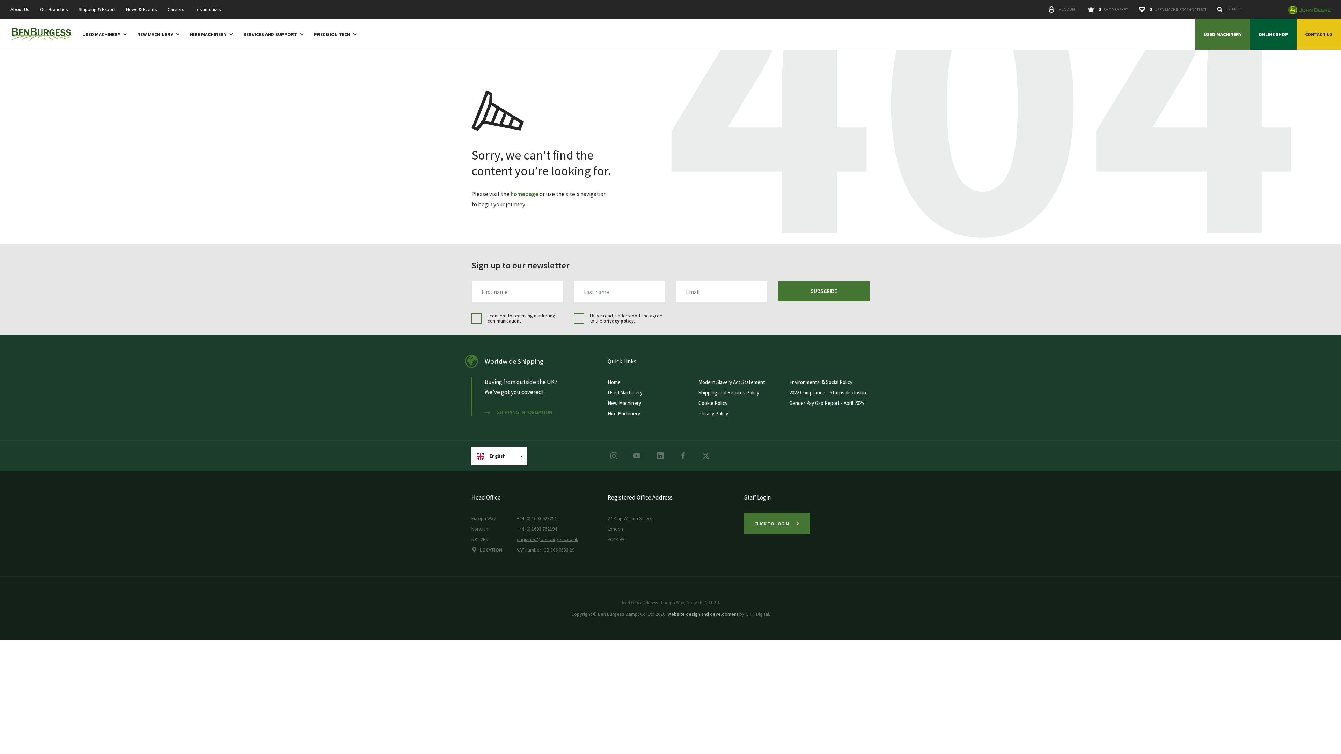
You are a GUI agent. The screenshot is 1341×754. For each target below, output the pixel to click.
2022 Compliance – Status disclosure (828, 392)
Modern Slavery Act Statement (731, 382)
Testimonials (208, 10)
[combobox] (1249, 9)
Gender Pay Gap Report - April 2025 (826, 403)
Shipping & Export (97, 10)
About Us (19, 10)
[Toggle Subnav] (123, 34)
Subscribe (824, 290)
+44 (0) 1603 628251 (537, 518)
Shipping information (524, 412)
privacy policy (618, 321)
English (498, 456)
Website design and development (702, 614)
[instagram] (614, 456)
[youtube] (637, 456)
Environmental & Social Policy (820, 382)
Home (614, 382)
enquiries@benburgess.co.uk (547, 539)
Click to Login (771, 523)
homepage (524, 194)
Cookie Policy (712, 403)
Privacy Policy (713, 413)
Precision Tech (332, 34)
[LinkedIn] (660, 456)
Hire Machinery (208, 34)
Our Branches (54, 10)
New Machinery (155, 34)
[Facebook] (683, 456)
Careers (176, 10)
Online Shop (1273, 34)
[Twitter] (706, 456)
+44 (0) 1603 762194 (537, 529)
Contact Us (1319, 34)
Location (491, 550)
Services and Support (270, 34)
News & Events (141, 10)
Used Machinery (101, 34)
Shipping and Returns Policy (728, 392)
